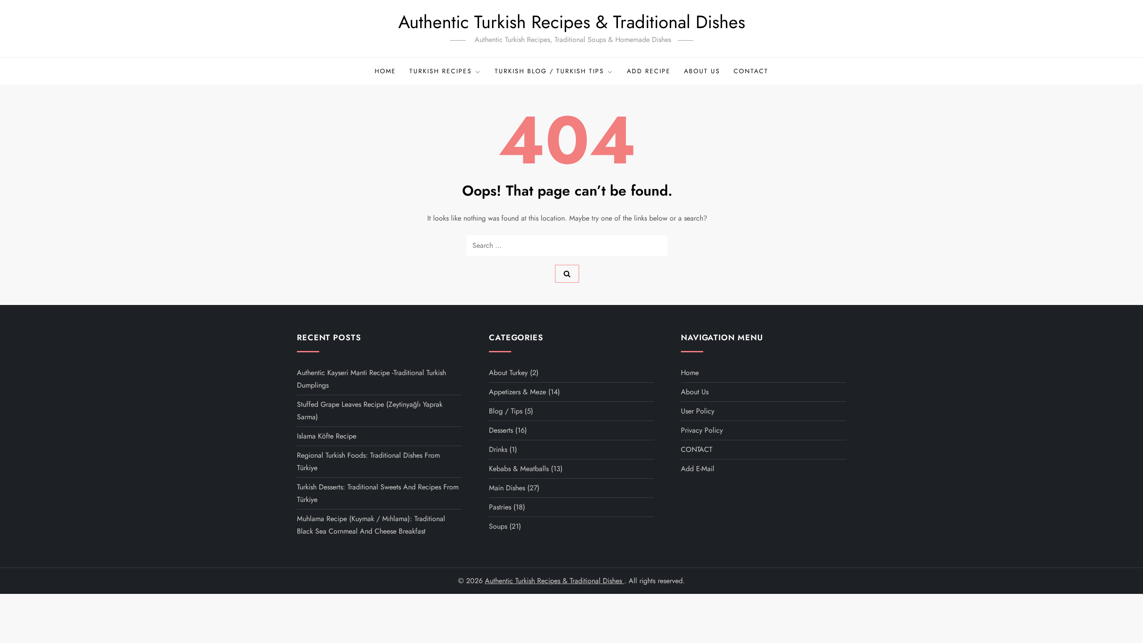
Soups (498, 526)
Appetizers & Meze (517, 392)
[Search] (567, 274)
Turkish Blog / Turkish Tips (549, 71)
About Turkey (508, 372)
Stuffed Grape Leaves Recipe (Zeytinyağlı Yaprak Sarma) (369, 410)
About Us (702, 71)
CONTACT (751, 71)
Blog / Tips (505, 411)
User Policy (697, 411)
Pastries (500, 507)
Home (385, 71)
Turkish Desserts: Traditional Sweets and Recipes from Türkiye (378, 493)
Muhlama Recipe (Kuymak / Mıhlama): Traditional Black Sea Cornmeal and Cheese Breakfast (371, 525)
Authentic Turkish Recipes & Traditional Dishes (571, 22)
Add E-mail (697, 468)
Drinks (498, 449)
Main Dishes (507, 488)
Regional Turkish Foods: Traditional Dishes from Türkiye (368, 461)
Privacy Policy (702, 430)
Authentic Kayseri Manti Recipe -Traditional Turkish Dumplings (371, 378)
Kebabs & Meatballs (519, 468)
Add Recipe (649, 71)
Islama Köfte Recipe (326, 436)
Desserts (501, 430)
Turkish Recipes (440, 71)
